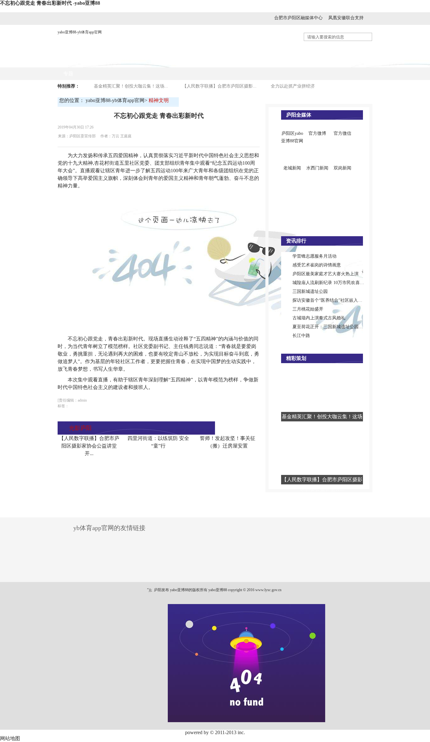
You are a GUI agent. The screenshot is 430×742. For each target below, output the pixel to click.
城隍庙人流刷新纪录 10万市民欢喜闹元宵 (332, 282)
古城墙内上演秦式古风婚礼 (318, 318)
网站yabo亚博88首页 (85, 61)
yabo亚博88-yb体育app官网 (80, 32)
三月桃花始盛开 (307, 309)
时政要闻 (130, 61)
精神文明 (324, 61)
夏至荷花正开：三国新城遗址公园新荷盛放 (334, 326)
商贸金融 (198, 61)
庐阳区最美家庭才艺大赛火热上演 (325, 273)
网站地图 (10, 738)
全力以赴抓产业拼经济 (293, 86)
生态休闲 (355, 61)
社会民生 (261, 61)
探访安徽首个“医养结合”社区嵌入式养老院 (334, 300)
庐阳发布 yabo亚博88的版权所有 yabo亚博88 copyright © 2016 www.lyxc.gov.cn (217, 590)
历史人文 (292, 61)
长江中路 (301, 335)
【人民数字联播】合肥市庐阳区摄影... (219, 86)
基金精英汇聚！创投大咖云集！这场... (131, 86)
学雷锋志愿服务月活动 (314, 256)
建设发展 (229, 61)
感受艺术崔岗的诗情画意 (316, 265)
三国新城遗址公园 (310, 291)
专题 (68, 73)
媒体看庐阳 (163, 61)
